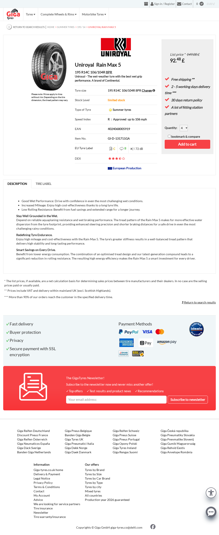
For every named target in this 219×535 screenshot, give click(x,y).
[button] (211, 492)
